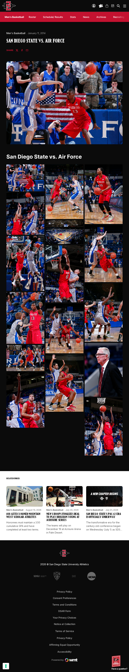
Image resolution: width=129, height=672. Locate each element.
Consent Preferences (64, 598)
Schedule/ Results (53, 17)
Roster (32, 17)
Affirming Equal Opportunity (64, 644)
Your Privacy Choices (64, 617)
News (86, 17)
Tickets (101, 6)
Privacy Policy (64, 591)
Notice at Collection (64, 624)
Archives (101, 17)
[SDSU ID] (93, 6)
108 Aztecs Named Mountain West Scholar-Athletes (23, 516)
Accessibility (64, 651)
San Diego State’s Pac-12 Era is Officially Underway (103, 516)
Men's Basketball (15, 33)
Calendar (113, 6)
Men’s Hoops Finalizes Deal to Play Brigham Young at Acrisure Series (62, 517)
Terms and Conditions (64, 604)
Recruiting (119, 16)
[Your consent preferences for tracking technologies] (6, 666)
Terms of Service (64, 631)
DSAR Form (64, 611)
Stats (73, 17)
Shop (107, 6)
